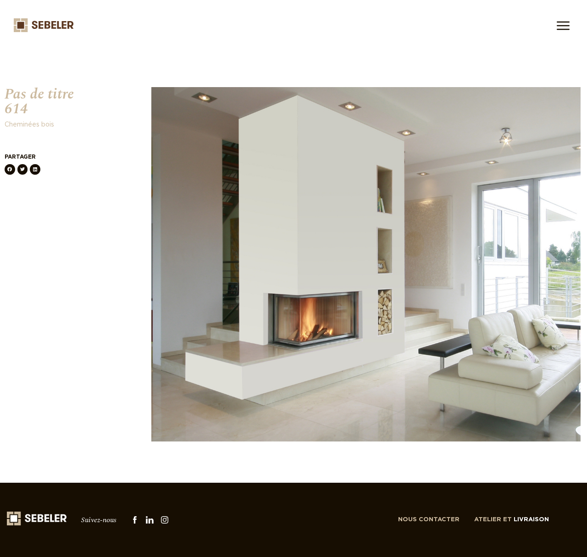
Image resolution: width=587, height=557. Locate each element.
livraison (511, 520)
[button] (10, 169)
